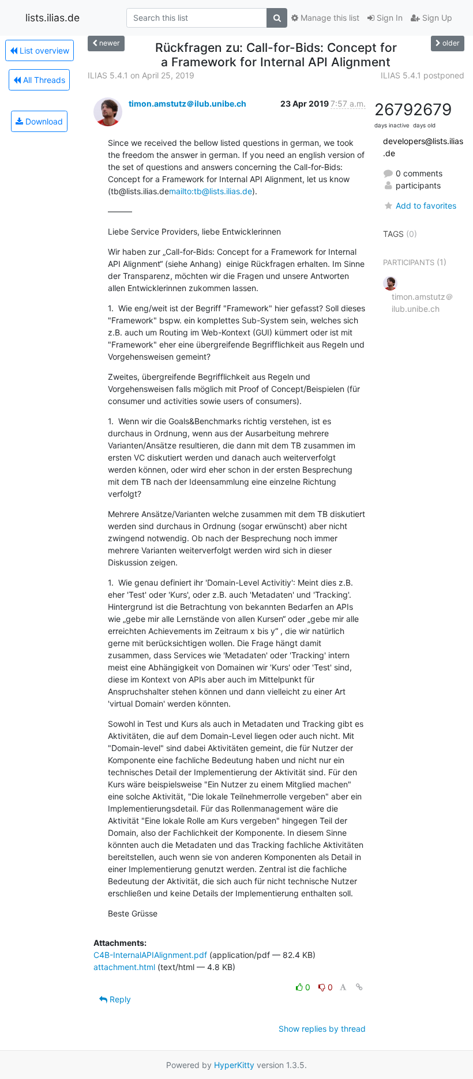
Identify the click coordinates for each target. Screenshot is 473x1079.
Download (43, 121)
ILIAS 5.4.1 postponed (422, 75)
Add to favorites (426, 205)
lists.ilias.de (52, 18)
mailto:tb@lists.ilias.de (210, 191)
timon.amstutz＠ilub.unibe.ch (187, 103)
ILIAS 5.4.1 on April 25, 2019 (141, 75)
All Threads (43, 80)
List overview (43, 50)
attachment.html (124, 967)
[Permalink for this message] (359, 987)
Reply (119, 999)
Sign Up (436, 17)
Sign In (388, 17)
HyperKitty (234, 1065)
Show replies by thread (322, 1028)
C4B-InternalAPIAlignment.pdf (150, 955)
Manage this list (328, 17)
